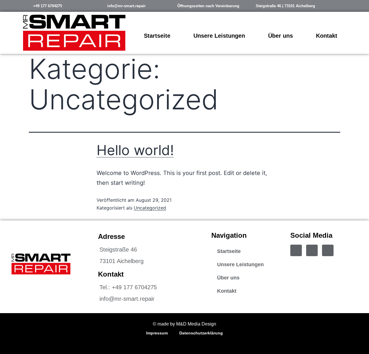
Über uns (280, 36)
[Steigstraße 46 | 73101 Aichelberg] (248, 6)
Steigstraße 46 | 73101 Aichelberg (285, 6)
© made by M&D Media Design (184, 323)
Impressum (157, 333)
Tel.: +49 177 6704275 (128, 287)
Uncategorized (150, 208)
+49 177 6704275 (47, 6)
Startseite (157, 36)
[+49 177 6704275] (26, 6)
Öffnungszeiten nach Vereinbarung (208, 6)
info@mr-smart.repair (126, 6)
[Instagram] (312, 250)
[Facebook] (296, 250)
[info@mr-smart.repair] (100, 6)
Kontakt (326, 36)
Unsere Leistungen (219, 36)
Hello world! (135, 150)
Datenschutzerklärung (201, 333)
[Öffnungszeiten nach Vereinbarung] (170, 6)
